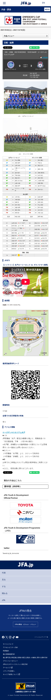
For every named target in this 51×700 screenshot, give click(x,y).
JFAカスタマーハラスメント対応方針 (15, 664)
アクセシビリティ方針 (10, 647)
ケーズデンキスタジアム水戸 (14, 432)
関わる (5, 593)
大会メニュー (9, 35)
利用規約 (6, 651)
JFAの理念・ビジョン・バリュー (25, 624)
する (4, 586)
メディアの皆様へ (9, 671)
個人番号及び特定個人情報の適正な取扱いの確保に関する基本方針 (25, 657)
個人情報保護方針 (9, 654)
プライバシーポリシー (10, 661)
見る (4, 579)
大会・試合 (6, 9)
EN (43, 3)
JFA (3, 600)
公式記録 (45, 57)
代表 (4, 572)
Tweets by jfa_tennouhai (11, 553)
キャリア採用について (10, 674)
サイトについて (8, 644)
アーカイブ (6, 667)
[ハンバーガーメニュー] (4, 3)
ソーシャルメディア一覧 (41, 637)
